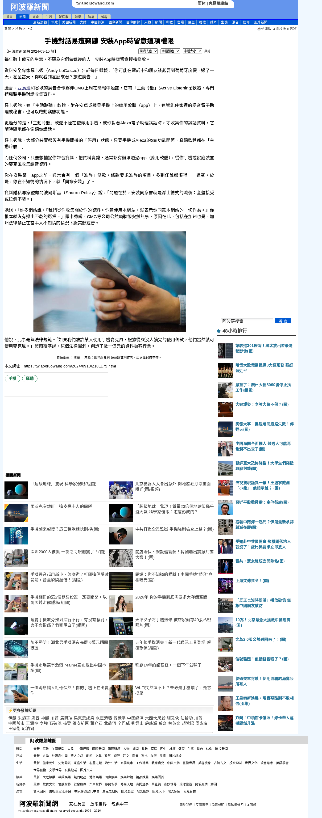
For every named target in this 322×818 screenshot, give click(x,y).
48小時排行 (235, 330)
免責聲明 (218, 804)
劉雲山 (137, 723)
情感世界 (64, 784)
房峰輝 (151, 723)
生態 (224, 22)
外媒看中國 (60, 756)
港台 (235, 22)
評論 (36, 17)
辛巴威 (124, 723)
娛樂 (78, 17)
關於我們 (186, 804)
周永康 (201, 723)
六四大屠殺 (155, 718)
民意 (163, 756)
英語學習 (282, 763)
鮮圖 (214, 784)
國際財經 (133, 22)
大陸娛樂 (49, 777)
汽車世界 (95, 784)
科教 (169, 22)
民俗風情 (201, 784)
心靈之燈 (95, 763)
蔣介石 (96, 723)
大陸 (83, 22)
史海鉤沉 (64, 763)
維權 (202, 22)
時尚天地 (126, 784)
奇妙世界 (170, 784)
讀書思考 (266, 763)
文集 (98, 756)
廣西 (35, 718)
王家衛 (14, 728)
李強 (44, 723)
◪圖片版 (279, 28)
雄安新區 (80, 723)
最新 (40, 22)
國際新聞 (115, 22)
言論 (46, 756)
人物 (147, 22)
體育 (213, 22)
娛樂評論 (126, 777)
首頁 (9, 17)
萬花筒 (156, 784)
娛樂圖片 (158, 777)
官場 (180, 22)
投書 (135, 756)
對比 (144, 756)
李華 (77, 357)
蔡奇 (163, 723)
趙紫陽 (188, 723)
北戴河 (110, 723)
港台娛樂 (95, 777)
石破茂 (55, 723)
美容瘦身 (204, 763)
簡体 (202, 3)
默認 (207, 51)
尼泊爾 (28, 728)
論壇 (91, 17)
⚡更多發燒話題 (22, 710)
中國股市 (16, 723)
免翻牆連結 (218, 3)
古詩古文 (220, 763)
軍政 (54, 22)
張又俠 (173, 718)
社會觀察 (80, 784)
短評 (117, 756)
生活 (48, 17)
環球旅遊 (185, 784)
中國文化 (173, 763)
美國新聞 (69, 22)
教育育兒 (158, 763)
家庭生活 (80, 763)
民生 (191, 22)
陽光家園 (174, 791)
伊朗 (12, 718)
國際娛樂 (111, 777)
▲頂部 (251, 804)
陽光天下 (158, 791)
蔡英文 (174, 723)
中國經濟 (97, 22)
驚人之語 (76, 756)
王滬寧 (32, 723)
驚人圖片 (39, 791)
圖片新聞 (221, 749)
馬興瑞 (66, 718)
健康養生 (49, 763)
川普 (54, 718)
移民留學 (111, 784)
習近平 (119, 718)
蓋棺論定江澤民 (60, 791)
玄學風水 (126, 763)
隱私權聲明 (236, 804)
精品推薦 (142, 777)
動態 (89, 756)
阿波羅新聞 (30, 7)
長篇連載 (71, 770)
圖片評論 (175, 756)
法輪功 (187, 718)
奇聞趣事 (142, 784)
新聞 (22, 17)
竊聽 (30, 378)
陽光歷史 (127, 791)
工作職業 (142, 763)
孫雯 (67, 723)
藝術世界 (189, 763)
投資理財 (235, 763)
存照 (153, 756)
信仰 (246, 22)
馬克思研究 (110, 791)
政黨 (107, 756)
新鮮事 (63, 17)
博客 (104, 17)
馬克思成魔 (84, 718)
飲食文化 (49, 784)
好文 (126, 756)
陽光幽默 (143, 791)
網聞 (158, 22)
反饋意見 (202, 804)
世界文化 (251, 763)
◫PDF (292, 28)
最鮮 (36, 784)
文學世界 (55, 770)
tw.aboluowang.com (95, 3)
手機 (13, 378)
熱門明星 (80, 777)
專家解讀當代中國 (86, 791)
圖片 (261, 22)
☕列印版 (264, 28)
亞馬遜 (24, 88)
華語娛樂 (64, 777)
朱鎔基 (24, 718)
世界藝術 (39, 770)
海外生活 (111, 763)
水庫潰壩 (104, 718)
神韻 (45, 718)
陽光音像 (189, 791)
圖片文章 (86, 770)
